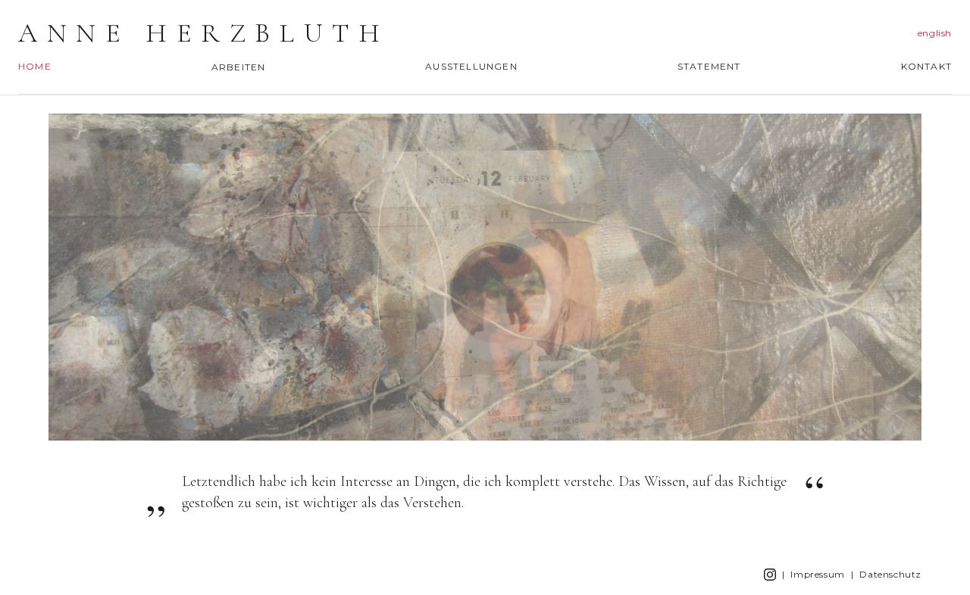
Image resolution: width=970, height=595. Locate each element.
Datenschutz (890, 574)
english (935, 33)
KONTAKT (926, 66)
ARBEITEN (238, 67)
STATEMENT (709, 66)
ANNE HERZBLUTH (203, 33)
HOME (35, 66)
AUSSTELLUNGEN (471, 66)
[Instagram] (770, 574)
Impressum (817, 574)
